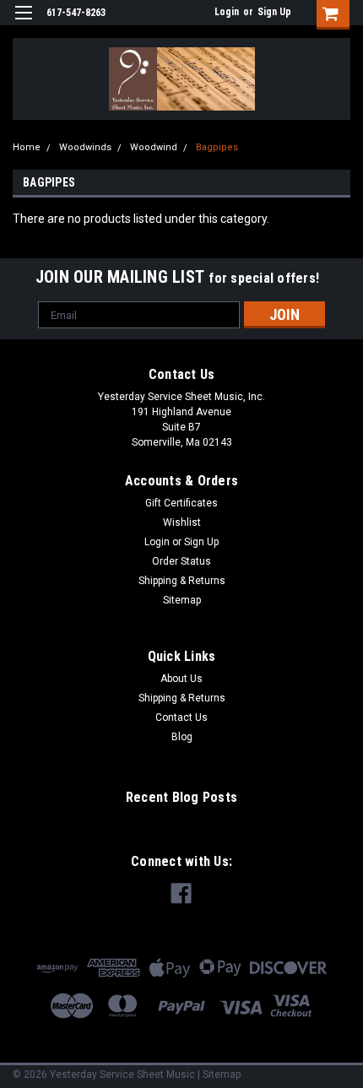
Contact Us (181, 717)
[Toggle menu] (23, 23)
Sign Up (274, 12)
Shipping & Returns (181, 581)
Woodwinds (85, 147)
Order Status (181, 561)
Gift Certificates (181, 503)
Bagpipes (217, 147)
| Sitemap (219, 1074)
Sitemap (182, 600)
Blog (181, 737)
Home (27, 147)
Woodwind (153, 147)
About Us (181, 679)
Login (226, 12)
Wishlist (182, 522)
